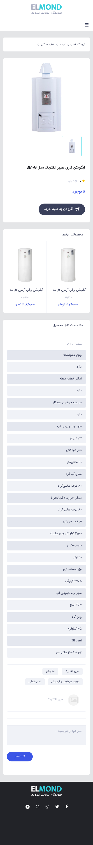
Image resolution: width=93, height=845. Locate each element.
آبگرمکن (50, 671)
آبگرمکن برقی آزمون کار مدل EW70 (66, 290)
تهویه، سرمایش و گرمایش (65, 681)
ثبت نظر (19, 756)
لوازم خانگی (34, 681)
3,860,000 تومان (25, 304)
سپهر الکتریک (72, 671)
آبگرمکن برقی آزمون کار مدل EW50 (23, 290)
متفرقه (68, 297)
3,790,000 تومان (68, 304)
